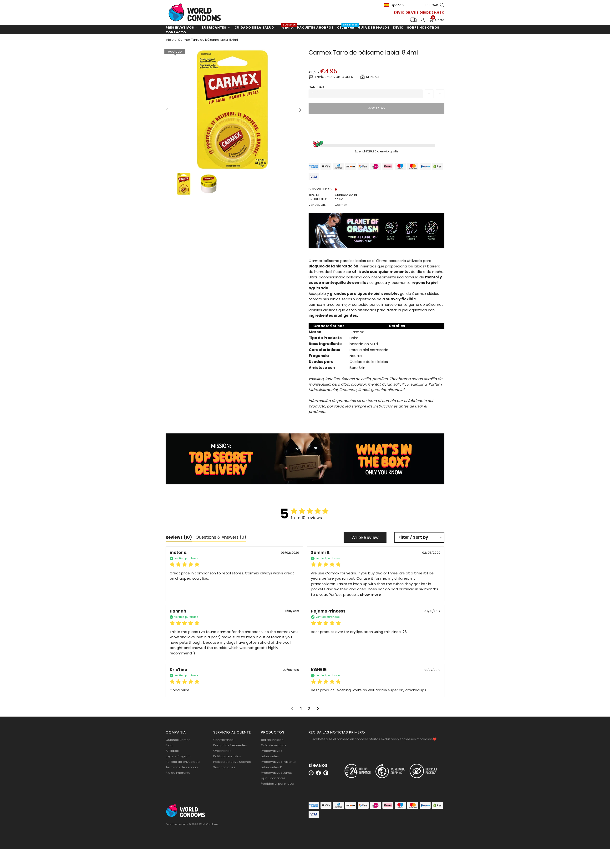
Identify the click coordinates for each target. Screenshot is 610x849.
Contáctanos (223, 740)
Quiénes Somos (178, 740)
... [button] (368, 594)
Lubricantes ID (271, 767)
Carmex (341, 205)
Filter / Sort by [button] (413, 537)
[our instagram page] (311, 772)
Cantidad (316, 87)
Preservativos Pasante (278, 762)
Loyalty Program (178, 756)
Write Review (365, 537)
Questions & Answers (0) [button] (221, 537)
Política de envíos (227, 756)
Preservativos (271, 751)
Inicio (170, 40)
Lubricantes (270, 756)
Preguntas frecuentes (230, 745)
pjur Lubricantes (273, 778)
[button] (293, 709)
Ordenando (222, 751)
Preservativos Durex (276, 773)
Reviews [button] (179, 537)
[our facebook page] (318, 772)
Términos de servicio (182, 767)
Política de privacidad (183, 762)
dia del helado (272, 740)
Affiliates (172, 751)
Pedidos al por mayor (278, 784)
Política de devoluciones (232, 762)
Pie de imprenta (178, 773)
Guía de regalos (273, 745)
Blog (169, 745)
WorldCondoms (195, 12)
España (396, 5)
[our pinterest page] (325, 772)
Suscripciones (224, 767)
